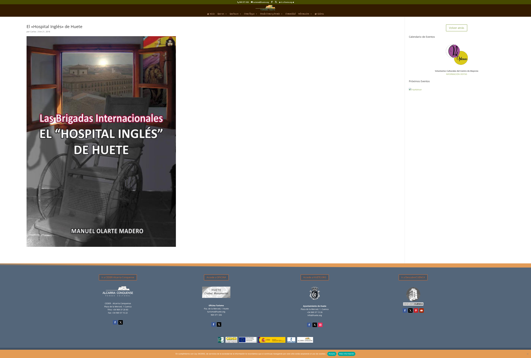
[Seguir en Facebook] (115, 322)
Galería (320, 14)
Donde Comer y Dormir (270, 14)
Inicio (212, 14)
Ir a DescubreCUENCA (413, 277)
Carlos (33, 31)
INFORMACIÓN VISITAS (456, 74)
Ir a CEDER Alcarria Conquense (117, 277)
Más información (346, 354)
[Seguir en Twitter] (120, 322)
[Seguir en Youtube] (421, 310)
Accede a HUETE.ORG (314, 277)
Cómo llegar (249, 14)
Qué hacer (234, 14)
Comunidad (290, 14)
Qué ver (221, 14)
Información (303, 14)
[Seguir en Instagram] (320, 325)
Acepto (332, 354)
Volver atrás (456, 28)
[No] (527, 353)
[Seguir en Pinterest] (416, 310)
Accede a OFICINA (216, 277)
